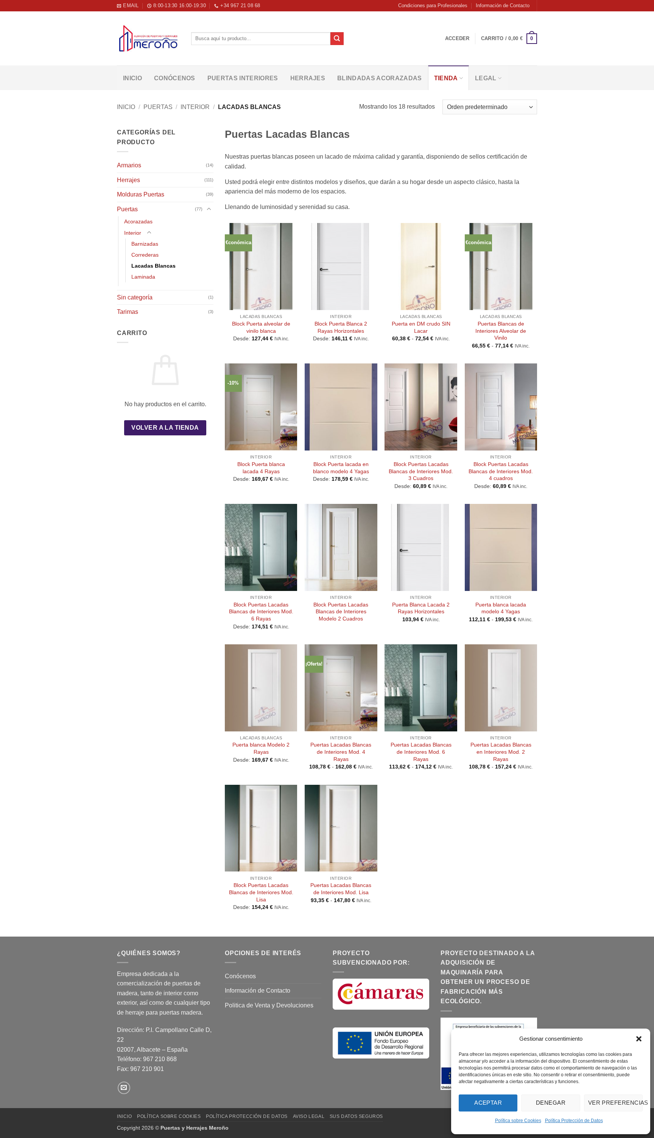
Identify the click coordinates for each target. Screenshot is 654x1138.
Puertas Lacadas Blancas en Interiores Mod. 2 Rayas (500, 752)
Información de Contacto (502, 5)
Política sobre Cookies (518, 1120)
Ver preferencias (615, 1102)
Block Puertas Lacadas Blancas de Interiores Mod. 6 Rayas (261, 612)
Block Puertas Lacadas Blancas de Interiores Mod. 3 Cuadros (421, 471)
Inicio (132, 78)
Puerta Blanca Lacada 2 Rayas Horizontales (421, 608)
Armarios (129, 165)
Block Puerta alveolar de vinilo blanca (261, 327)
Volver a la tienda (165, 427)
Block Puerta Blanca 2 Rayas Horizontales (341, 327)
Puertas (158, 107)
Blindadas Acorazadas (379, 78)
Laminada (143, 277)
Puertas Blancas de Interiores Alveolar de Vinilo (500, 331)
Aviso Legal (309, 1116)
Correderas (145, 255)
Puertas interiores (242, 78)
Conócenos (174, 78)
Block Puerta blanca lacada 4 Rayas (261, 467)
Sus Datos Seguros (356, 1116)
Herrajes (307, 78)
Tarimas (127, 312)
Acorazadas (138, 221)
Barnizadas (144, 244)
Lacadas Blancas (153, 266)
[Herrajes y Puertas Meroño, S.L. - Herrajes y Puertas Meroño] (148, 38)
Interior (195, 107)
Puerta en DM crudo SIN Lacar (421, 327)
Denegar (550, 1102)
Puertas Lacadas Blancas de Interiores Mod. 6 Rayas (421, 752)
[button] (639, 1039)
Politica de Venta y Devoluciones (269, 1005)
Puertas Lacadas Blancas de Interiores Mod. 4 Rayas (340, 752)
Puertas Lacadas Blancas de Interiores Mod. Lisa (340, 888)
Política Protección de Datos (574, 1120)
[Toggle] (208, 209)
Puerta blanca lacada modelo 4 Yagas (500, 608)
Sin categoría (135, 297)
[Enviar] (336, 38)
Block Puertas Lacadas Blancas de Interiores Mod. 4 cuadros (501, 471)
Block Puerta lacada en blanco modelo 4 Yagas (341, 467)
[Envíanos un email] (124, 1088)
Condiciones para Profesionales (432, 5)
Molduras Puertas (140, 194)
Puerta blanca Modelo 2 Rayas (261, 748)
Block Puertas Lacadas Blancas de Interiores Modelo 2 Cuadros (340, 612)
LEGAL (486, 78)
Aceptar (488, 1102)
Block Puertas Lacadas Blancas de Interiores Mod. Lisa (261, 892)
